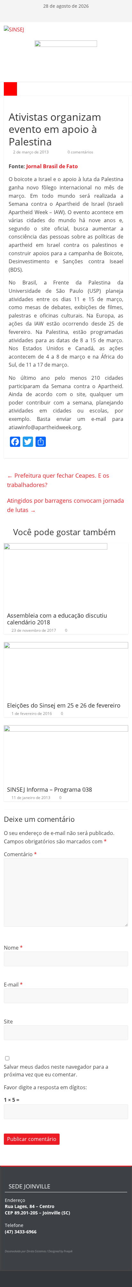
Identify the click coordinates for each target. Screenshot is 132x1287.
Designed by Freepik (60, 1251)
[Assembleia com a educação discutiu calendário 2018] (55, 547)
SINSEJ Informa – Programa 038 (49, 789)
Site (8, 1021)
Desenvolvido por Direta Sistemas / (26, 1251)
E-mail (13, 984)
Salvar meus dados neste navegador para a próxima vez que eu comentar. (56, 1070)
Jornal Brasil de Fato (52, 166)
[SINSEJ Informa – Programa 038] (66, 729)
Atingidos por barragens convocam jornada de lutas (65, 505)
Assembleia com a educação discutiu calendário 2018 (57, 619)
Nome (13, 947)
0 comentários (80, 152)
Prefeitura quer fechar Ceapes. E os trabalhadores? (58, 480)
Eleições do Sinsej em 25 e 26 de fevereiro (63, 705)
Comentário (20, 854)
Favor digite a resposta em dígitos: (45, 1087)
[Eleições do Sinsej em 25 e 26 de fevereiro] (66, 645)
